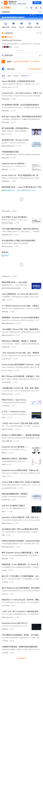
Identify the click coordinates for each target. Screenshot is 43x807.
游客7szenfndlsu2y (7, 246)
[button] (19, 50)
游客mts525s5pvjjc (7, 523)
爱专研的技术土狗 (7, 235)
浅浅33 (4, 511)
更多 (40, 55)
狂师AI (3, 417)
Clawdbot (4, 570)
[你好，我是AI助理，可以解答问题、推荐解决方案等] (31, 7)
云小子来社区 (5, 406)
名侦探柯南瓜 (5, 181)
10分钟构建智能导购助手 (34, 69)
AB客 (3, 535)
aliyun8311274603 (7, 370)
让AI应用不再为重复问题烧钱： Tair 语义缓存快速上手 (28, 61)
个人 (39, 12)
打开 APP (37, 3)
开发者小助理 (5, 211)
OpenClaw (5, 594)
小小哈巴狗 (5, 582)
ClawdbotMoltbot (6, 382)
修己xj (3, 134)
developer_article (7, 87)
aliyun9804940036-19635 (9, 488)
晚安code (4, 453)
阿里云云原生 (5, 99)
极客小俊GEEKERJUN (8, 146)
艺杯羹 (3, 464)
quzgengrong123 (6, 359)
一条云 (3, 476)
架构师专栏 (5, 629)
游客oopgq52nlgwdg (7, 547)
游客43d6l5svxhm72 (7, 617)
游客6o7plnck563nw (7, 335)
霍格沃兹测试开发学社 (8, 323)
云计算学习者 (5, 347)
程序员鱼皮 (5, 169)
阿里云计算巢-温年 (7, 441)
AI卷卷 (3, 300)
